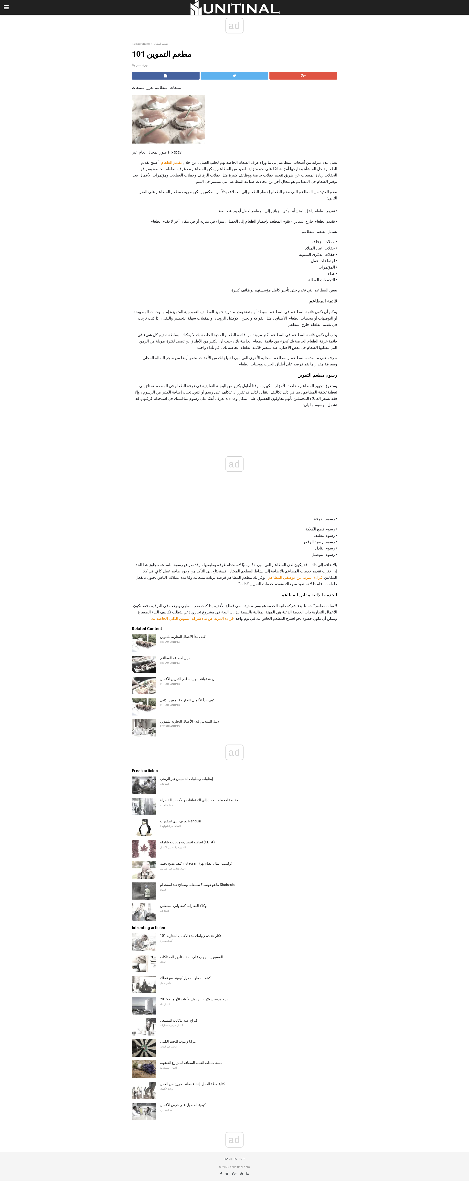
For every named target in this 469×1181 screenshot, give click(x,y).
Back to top (234, 1158)
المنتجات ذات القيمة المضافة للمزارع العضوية (192, 1063)
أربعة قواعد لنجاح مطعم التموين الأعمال (187, 679)
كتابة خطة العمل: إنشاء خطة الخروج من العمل (192, 1084)
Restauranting (141, 43)
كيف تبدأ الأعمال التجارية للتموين (182, 637)
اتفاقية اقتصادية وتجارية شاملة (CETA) (187, 842)
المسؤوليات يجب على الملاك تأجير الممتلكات (191, 957)
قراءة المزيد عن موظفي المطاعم (295, 577)
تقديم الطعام (161, 43)
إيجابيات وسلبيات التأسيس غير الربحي (186, 779)
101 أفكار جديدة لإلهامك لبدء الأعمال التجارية (191, 936)
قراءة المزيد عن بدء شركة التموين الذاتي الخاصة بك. (192, 618)
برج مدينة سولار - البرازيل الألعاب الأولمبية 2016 (194, 999)
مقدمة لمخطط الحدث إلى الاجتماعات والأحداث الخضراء (199, 800)
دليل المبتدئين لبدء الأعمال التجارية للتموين (189, 721)
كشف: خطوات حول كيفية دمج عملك (185, 978)
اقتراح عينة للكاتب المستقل (179, 1020)
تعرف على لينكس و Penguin (180, 821)
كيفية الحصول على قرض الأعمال (183, 1105)
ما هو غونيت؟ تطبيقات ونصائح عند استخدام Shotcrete (197, 885)
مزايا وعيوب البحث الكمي (178, 1041)
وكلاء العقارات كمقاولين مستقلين (183, 906)
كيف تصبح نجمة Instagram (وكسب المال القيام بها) (196, 863)
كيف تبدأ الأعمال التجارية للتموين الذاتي (187, 700)
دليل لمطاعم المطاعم (175, 658)
